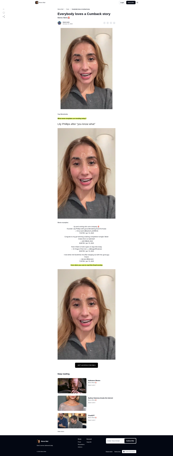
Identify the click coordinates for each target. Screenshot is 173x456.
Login (122, 2)
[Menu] (137, 2)
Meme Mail (61, 9)
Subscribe (131, 2)
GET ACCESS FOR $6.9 (86, 365)
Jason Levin (66, 22)
